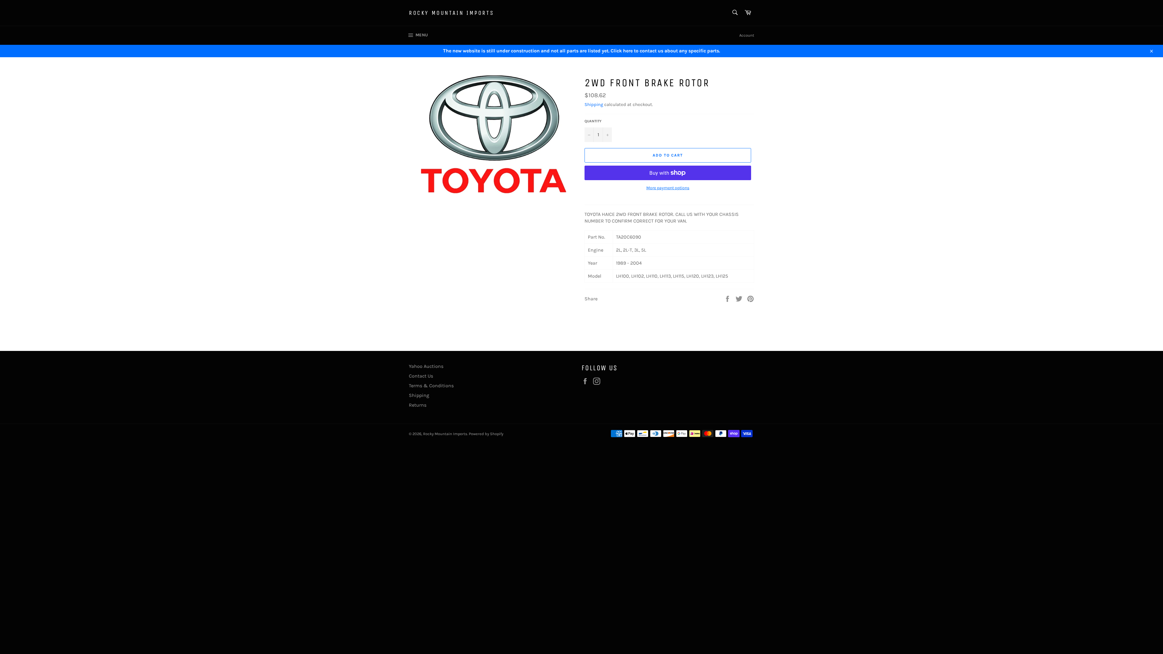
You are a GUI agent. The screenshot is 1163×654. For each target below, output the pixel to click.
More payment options (667, 187)
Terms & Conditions (431, 385)
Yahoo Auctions (426, 366)
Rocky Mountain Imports (451, 12)
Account (746, 35)
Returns (417, 405)
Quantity (593, 121)
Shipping (594, 104)
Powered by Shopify (486, 433)
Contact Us (421, 376)
